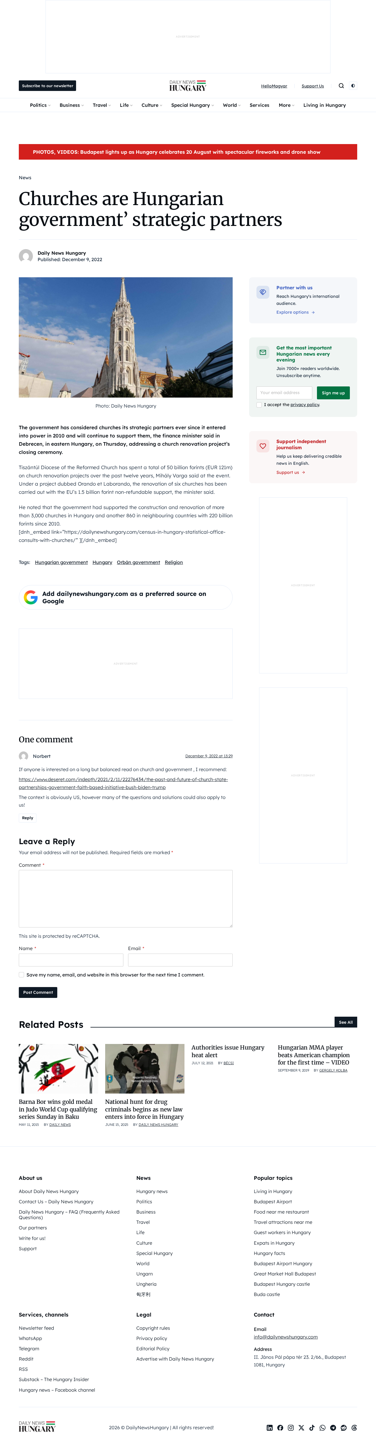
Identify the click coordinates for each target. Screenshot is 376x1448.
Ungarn (144, 1274)
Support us (287, 472)
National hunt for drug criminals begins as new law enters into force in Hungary (144, 1109)
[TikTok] (312, 1428)
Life (124, 105)
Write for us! (32, 1238)
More (285, 105)
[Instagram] (291, 1428)
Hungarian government (61, 562)
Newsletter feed (36, 1328)
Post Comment (38, 992)
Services (259, 105)
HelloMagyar (274, 86)
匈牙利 (143, 1294)
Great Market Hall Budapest (285, 1274)
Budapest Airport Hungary (283, 1263)
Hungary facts (269, 1253)
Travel (100, 105)
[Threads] (354, 1428)
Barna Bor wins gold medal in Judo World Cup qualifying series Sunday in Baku (58, 1109)
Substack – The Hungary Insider (54, 1379)
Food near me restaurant (281, 1212)
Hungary (102, 562)
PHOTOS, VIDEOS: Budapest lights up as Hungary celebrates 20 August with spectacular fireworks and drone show (176, 152)
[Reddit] (344, 1428)
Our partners (33, 1228)
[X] (301, 1428)
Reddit (26, 1359)
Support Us (313, 86)
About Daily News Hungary (49, 1191)
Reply (27, 817)
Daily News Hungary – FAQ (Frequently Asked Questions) (69, 1214)
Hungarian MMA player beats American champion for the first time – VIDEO (314, 1055)
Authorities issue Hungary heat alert (228, 1051)
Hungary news (152, 1191)
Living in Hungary (324, 105)
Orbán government (138, 562)
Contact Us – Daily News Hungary (56, 1201)
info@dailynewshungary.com (286, 1337)
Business (70, 105)
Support (28, 1248)
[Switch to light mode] (353, 86)
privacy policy (305, 404)
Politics (38, 105)
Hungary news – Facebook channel (57, 1390)
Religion (174, 562)
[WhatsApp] (322, 1428)
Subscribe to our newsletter (47, 85)
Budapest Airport (273, 1201)
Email (136, 948)
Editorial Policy (152, 1348)
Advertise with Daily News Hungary (175, 1359)
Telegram (29, 1348)
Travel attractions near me (283, 1222)
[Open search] (341, 86)
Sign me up (333, 393)
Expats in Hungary (274, 1243)
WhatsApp (30, 1338)
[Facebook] (280, 1428)
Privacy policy (151, 1338)
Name (27, 948)
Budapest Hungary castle (282, 1284)
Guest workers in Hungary (282, 1232)
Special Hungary (190, 105)
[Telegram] (333, 1428)
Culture (150, 105)
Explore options (292, 312)
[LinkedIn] (270, 1428)
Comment (31, 865)
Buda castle (267, 1294)
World (230, 105)
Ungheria (146, 1284)
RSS (23, 1369)
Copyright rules (153, 1328)
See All (346, 1022)
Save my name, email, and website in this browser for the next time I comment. (115, 975)
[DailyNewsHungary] (188, 85)
